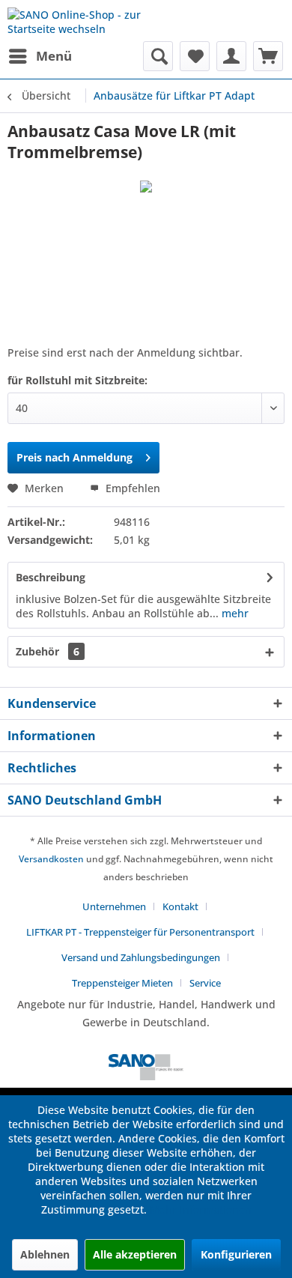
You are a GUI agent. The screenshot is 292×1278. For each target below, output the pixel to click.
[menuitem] (39, 56)
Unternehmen (114, 906)
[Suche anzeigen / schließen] (158, 56)
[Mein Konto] (231, 56)
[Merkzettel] (195, 56)
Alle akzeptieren (135, 1254)
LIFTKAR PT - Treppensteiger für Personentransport (140, 932)
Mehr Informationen (201, 1209)
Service (205, 983)
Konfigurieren (236, 1254)
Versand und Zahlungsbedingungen (140, 957)
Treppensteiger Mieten (122, 983)
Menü (54, 55)
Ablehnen (45, 1254)
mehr (234, 613)
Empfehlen (131, 488)
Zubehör (47, 651)
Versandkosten (51, 858)
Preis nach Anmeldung (74, 457)
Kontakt (180, 906)
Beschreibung (50, 577)
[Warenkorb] (268, 56)
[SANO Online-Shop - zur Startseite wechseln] (76, 20)
